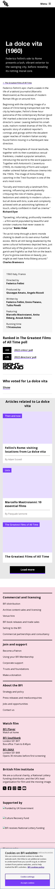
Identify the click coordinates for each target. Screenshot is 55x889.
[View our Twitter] (4, 789)
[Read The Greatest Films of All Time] (27, 541)
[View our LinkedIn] (19, 789)
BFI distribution (11, 603)
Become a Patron (12, 650)
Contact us (8, 709)
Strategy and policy (13, 691)
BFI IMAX (8, 749)
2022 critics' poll (23, 350)
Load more (28, 569)
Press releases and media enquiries (22, 697)
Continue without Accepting (42, 852)
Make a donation (12, 675)
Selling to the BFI (12, 628)
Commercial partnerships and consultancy (26, 634)
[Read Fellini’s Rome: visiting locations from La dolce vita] (27, 437)
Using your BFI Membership (18, 656)
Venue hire (9, 615)
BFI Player (9, 729)
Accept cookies (27, 883)
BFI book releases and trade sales (21, 622)
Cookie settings (28, 876)
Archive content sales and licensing (22, 609)
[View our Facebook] (9, 789)
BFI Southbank (12, 737)
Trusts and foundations (16, 669)
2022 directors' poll (25, 357)
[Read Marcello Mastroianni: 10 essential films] (27, 491)
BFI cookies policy (36, 867)
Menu (43, 3)
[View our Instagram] (14, 789)
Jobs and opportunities (15, 703)
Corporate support (13, 662)
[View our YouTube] (24, 789)
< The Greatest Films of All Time (17, 82)
